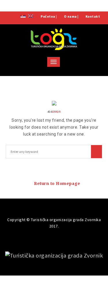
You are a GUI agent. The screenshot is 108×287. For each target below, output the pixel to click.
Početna (48, 16)
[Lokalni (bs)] (23, 15)
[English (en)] (30, 15)
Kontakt (93, 16)
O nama (70, 16)
